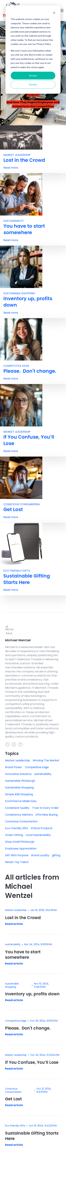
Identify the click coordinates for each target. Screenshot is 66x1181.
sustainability (13, 221)
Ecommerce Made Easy (21, 801)
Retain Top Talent (17, 862)
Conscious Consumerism (21, 504)
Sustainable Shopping (19, 293)
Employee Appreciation (21, 848)
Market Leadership (16, 155)
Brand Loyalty (40, 855)
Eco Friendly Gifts (16, 571)
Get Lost (13, 509)
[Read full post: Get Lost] (21, 477)
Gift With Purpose (16, 855)
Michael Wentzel (18, 640)
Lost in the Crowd (24, 160)
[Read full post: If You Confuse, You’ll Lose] (21, 405)
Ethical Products (41, 828)
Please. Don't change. (29, 371)
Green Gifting (14, 835)
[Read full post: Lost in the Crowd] (21, 137)
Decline (33, 84)
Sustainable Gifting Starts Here (26, 579)
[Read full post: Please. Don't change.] (21, 339)
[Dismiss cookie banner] (54, 13)
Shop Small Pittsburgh (19, 842)
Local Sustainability (38, 835)
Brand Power (13, 767)
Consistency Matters (19, 815)
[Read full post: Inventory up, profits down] (21, 267)
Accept (33, 75)
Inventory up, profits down (27, 301)
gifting (56, 855)
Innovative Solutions (18, 774)
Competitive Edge (16, 366)
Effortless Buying (47, 815)
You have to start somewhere (24, 229)
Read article (14, 924)
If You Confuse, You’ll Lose (28, 440)
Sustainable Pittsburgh (20, 781)
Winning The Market (46, 760)
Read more (10, 168)
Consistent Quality (17, 808)
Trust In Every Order (45, 808)
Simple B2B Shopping (19, 794)
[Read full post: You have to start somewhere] (21, 194)
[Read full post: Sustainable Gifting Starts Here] (21, 544)
